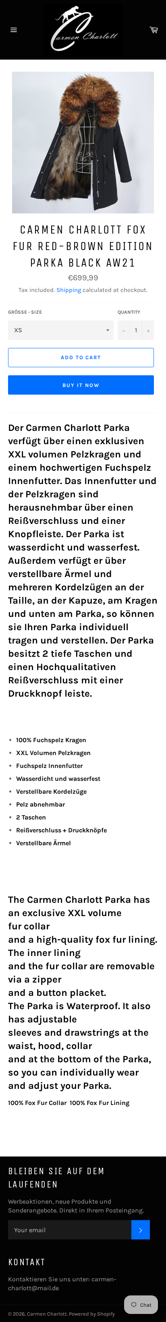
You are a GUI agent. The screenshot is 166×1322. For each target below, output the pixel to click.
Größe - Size (25, 312)
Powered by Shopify (92, 1314)
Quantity (129, 312)
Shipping (68, 290)
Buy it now (81, 385)
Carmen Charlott (47, 1314)
